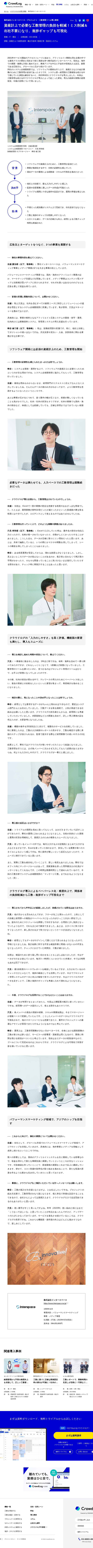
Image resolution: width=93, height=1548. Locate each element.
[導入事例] (59, 4)
